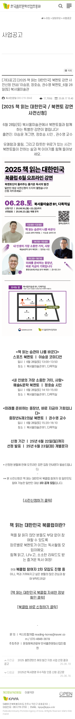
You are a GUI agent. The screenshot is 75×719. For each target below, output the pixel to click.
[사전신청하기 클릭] (37, 501)
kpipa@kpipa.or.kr (46, 707)
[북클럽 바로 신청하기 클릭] (37, 607)
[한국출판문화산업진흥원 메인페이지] (22, 5)
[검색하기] (61, 6)
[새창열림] (65, 694)
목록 (69, 70)
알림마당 (56, 18)
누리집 (46, 18)
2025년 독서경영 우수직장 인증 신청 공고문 (41, 672)
